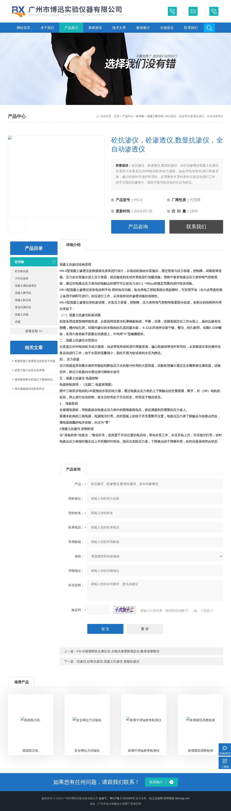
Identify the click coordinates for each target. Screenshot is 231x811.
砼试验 (140, 116)
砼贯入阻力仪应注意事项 (29, 370)
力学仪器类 (21, 278)
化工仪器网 (156, 798)
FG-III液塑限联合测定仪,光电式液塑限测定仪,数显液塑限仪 (118, 651)
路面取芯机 (30, 750)
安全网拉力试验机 (87, 750)
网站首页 (23, 28)
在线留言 (167, 28)
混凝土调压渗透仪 (26, 285)
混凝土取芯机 (155, 116)
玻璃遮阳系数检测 (200, 750)
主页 (116, 116)
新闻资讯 (95, 28)
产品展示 (71, 28)
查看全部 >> (33, 331)
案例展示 (143, 28)
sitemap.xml (182, 798)
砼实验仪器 (21, 271)
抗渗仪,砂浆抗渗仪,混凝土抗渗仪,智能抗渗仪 (108, 661)
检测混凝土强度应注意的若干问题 (35, 361)
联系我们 (191, 28)
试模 (17, 321)
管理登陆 (168, 798)
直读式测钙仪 (23, 307)
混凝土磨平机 (23, 292)
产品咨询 (138, 226)
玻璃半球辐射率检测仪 (143, 750)
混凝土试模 (21, 314)
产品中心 (127, 116)
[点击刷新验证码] (124, 610)
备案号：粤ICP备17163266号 (117, 798)
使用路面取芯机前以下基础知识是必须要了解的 (36, 379)
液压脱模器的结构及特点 (29, 388)
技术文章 (119, 28)
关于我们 (47, 28)
